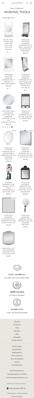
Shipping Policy (17, 352)
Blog (17, 334)
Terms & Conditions (17, 359)
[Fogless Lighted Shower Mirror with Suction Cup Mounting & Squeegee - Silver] (24, 90)
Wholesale (17, 337)
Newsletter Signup (16, 383)
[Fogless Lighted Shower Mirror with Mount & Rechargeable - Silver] (7, 88)
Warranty (17, 331)
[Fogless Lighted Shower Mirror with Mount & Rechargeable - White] (9, 88)
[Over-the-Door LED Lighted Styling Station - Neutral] (7, 52)
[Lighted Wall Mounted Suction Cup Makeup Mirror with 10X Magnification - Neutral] (7, 127)
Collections (19, 8)
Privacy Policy (17, 346)
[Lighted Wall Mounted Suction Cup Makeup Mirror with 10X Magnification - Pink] (9, 127)
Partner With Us (17, 340)
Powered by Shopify (17, 396)
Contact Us (17, 325)
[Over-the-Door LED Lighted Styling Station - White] (9, 52)
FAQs (17, 328)
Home (12, 8)
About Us (17, 321)
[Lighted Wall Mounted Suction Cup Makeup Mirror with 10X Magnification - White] (14, 127)
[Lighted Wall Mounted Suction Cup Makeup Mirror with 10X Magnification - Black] (12, 127)
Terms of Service (17, 356)
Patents (17, 362)
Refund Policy (17, 349)
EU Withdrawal (17, 365)
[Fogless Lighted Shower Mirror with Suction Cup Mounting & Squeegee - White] (26, 90)
